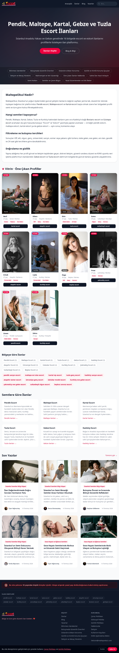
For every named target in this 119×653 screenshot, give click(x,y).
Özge (64, 275)
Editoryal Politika (97, 619)
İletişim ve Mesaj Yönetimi (20, 76)
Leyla (35, 275)
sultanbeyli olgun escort (40, 384)
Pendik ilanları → (11, 418)
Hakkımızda (95, 626)
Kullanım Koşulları (98, 632)
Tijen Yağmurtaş (14, 508)
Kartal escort (71, 104)
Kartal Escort (46, 360)
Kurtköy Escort (68, 365)
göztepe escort (107, 602)
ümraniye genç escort (34, 380)
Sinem (5, 333)
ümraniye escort (98, 598)
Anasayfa (68, 4)
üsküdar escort (8, 602)
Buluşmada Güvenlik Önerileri (42, 71)
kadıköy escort (70, 598)
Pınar (93, 270)
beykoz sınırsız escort (63, 384)
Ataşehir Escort (11, 365)
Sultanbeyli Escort (12, 370)
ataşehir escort (45, 226)
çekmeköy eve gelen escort (15, 384)
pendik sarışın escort (12, 375)
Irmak (5, 275)
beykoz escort (74, 285)
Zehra (35, 333)
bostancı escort (94, 602)
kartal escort (15, 226)
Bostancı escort (93, 119)
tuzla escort (74, 226)
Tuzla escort (53, 157)
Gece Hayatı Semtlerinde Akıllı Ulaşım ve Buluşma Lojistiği (97, 546)
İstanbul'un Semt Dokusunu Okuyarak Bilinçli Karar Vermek (19, 546)
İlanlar (76, 4)
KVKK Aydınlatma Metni (100, 636)
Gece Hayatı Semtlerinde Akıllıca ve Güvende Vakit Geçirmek (59, 546)
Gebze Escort (80, 360)
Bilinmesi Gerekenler (17, 71)
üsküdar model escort (57, 380)
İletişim (94, 629)
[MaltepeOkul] (8, 3)
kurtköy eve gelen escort (80, 380)
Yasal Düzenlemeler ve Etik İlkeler (78, 80)
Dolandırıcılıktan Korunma (69, 71)
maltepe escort (21, 598)
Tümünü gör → (111, 455)
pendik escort (15, 343)
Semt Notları (32, 80)
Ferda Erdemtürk (93, 564)
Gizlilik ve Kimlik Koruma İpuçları (97, 71)
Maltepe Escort (28, 360)
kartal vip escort (55, 375)
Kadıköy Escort (98, 360)
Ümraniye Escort (30, 365)
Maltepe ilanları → (50, 418)
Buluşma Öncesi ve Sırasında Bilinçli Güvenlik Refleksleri (96, 491)
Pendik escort (43, 104)
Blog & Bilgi (71, 51)
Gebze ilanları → (49, 443)
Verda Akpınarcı (14, 564)
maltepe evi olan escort (34, 375)
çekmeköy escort (103, 280)
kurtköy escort (45, 285)
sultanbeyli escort (103, 226)
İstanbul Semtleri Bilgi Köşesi (15, 486)
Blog (83, 4)
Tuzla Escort (63, 360)
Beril (5, 216)
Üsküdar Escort (50, 365)
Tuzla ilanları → (10, 443)
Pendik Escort (10, 360)
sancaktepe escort (36, 602)
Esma (93, 216)
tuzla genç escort (73, 375)
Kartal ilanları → (89, 418)
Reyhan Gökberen (93, 508)
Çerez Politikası (97, 616)
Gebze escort (40, 157)
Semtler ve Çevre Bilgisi (51, 80)
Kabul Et (112, 649)
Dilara (35, 216)
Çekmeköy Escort (87, 365)
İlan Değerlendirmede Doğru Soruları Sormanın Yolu (17, 491)
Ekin (63, 216)
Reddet (102, 649)
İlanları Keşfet (50, 51)
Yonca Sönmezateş (54, 508)
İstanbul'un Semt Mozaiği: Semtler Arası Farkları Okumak (58, 491)
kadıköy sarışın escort (93, 375)
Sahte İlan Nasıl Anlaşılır (99, 76)
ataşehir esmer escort (12, 380)
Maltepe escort (56, 104)
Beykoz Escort (31, 370)
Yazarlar (91, 4)
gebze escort (57, 598)
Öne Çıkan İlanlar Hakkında (74, 76)
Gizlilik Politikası (97, 623)
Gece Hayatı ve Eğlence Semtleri (56, 542)
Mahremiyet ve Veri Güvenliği (47, 76)
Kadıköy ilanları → (90, 443)
